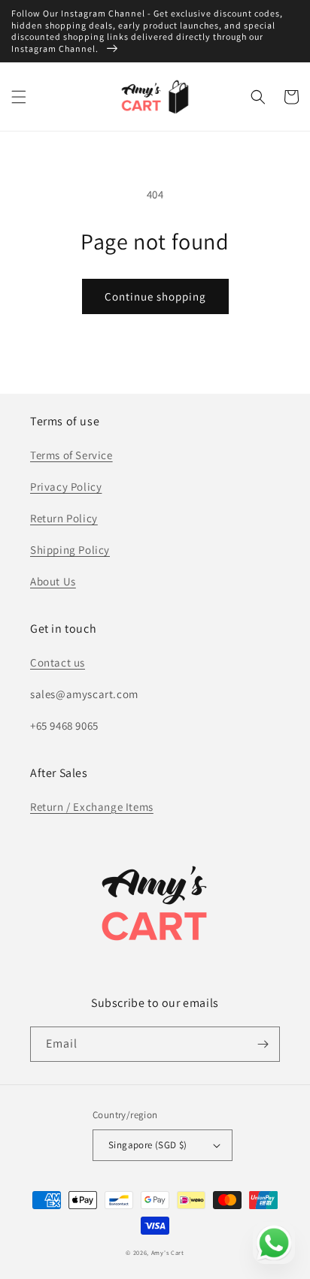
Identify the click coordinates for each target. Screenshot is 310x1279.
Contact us (57, 662)
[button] (18, 96)
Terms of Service (71, 455)
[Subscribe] (262, 1044)
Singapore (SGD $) (147, 1144)
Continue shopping (155, 296)
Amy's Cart (167, 1252)
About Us (53, 581)
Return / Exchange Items (91, 807)
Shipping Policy (70, 550)
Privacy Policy (66, 486)
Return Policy (64, 518)
